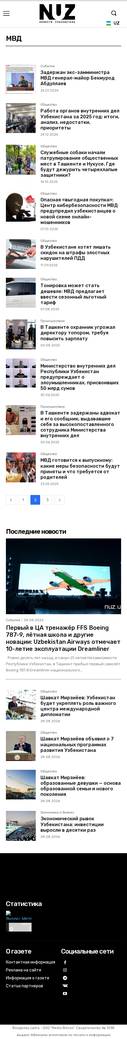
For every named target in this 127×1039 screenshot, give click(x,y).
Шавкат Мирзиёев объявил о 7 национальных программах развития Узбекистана (77, 744)
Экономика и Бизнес (57, 812)
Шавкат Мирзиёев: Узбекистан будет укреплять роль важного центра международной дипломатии (78, 706)
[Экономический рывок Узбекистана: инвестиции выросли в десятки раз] (21, 826)
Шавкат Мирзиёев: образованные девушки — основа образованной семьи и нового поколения (80, 786)
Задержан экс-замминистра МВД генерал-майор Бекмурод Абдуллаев (77, 78)
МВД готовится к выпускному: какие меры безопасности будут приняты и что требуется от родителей (80, 468)
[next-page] (60, 500)
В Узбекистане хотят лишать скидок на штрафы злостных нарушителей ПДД (75, 252)
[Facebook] (65, 963)
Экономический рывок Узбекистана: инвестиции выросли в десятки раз (72, 824)
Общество (48, 105)
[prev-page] (11, 500)
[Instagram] (65, 970)
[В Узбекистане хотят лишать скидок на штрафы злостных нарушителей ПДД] (21, 254)
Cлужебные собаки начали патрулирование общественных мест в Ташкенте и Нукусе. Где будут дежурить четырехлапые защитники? (79, 164)
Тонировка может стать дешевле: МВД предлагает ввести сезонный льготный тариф (73, 294)
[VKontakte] (65, 986)
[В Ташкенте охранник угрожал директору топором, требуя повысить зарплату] (21, 334)
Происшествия (52, 321)
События (47, 66)
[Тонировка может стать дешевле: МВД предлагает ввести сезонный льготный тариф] (21, 292)
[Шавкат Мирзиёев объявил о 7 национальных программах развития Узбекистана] (21, 746)
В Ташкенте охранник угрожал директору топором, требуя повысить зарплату (77, 332)
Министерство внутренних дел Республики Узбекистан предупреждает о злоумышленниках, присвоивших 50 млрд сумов (79, 377)
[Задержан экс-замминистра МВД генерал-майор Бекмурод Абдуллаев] (21, 79)
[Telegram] (65, 978)
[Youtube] (65, 994)
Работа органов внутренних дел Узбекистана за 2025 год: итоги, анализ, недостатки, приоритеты (79, 119)
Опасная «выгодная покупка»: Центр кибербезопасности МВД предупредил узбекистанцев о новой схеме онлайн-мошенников (79, 211)
